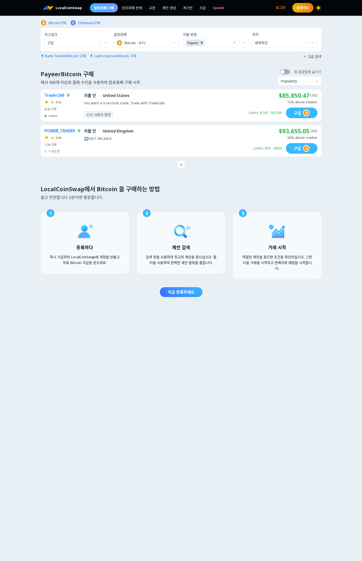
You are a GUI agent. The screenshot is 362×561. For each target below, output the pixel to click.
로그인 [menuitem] (280, 7)
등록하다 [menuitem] (302, 7)
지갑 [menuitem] (202, 7)
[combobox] (116, 43)
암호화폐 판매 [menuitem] (132, 7)
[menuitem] (218, 7)
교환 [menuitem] (152, 7)
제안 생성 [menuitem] (169, 7)
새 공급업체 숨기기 (307, 71)
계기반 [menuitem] (188, 7)
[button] (201, 42)
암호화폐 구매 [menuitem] (104, 7)
